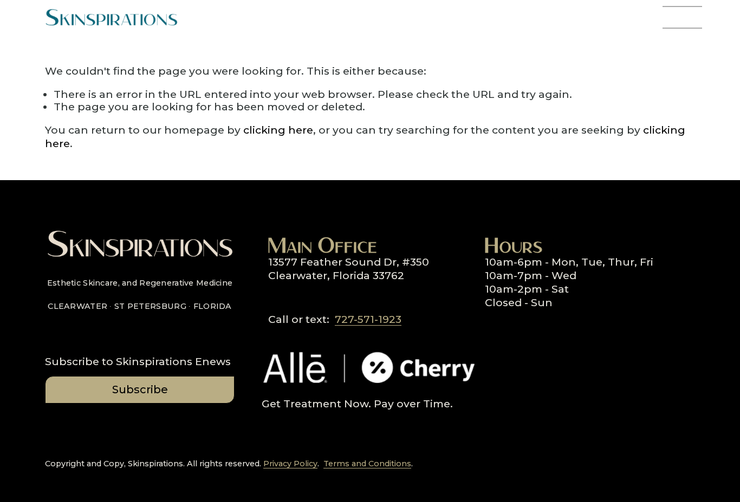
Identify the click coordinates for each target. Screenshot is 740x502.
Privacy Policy (290, 463)
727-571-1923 (368, 319)
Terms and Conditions (367, 463)
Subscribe (140, 389)
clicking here (278, 129)
